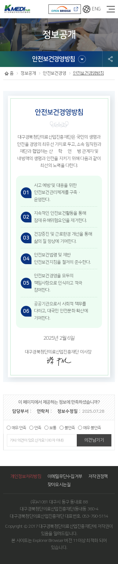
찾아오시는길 (59, 484)
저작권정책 (98, 476)
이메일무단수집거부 (65, 476)
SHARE (110, 59)
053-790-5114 (95, 516)
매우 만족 (19, 428)
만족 (37, 428)
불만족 (70, 428)
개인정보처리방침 (25, 476)
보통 (52, 428)
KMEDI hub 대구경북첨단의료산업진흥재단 (16, 9)
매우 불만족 (92, 428)
